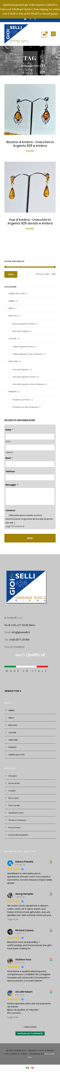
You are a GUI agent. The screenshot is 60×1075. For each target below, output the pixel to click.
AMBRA (11, 301)
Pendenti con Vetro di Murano (25, 407)
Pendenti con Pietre (21, 399)
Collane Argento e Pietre (23, 346)
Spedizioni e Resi (15, 812)
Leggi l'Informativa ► (15, 526)
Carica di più (30, 1026)
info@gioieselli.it (21, 632)
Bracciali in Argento (21, 331)
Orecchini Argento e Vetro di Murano (28, 384)
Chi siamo (12, 776)
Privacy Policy (14, 827)
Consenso (10, 510)
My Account (13, 798)
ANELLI (11, 308)
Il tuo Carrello (14, 805)
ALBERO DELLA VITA (16, 293)
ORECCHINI (13, 361)
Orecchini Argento (20, 369)
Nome (9, 429)
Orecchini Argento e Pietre (24, 376)
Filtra (11, 274)
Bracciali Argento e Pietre (24, 323)
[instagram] (35, 19)
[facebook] (30, 19)
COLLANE (12, 338)
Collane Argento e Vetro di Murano (27, 354)
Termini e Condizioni (17, 820)
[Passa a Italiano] (27, 1068)
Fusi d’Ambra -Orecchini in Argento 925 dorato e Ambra (30, 221)
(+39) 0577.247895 (19, 639)
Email (9, 458)
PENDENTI (12, 391)
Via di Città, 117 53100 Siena (19, 625)
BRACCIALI (12, 315)
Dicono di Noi (14, 783)
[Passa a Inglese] (33, 1068)
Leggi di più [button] (12, 919)
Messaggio (11, 484)
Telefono (10, 471)
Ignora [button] (54, 13)
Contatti (11, 790)
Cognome (9, 452)
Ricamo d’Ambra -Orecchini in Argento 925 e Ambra (30, 144)
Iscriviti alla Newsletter (18, 835)
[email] (25, 19)
